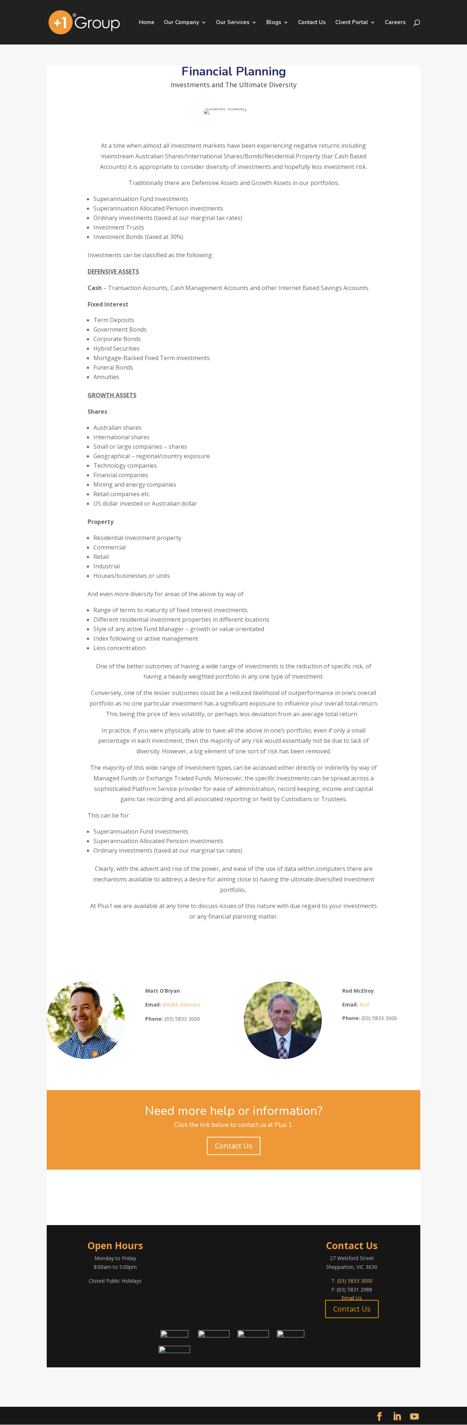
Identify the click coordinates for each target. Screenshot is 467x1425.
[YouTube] (414, 1416)
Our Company (181, 23)
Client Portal (351, 23)
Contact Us (312, 23)
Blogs (273, 23)
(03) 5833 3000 (355, 1280)
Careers (395, 23)
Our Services (233, 23)
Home (146, 23)
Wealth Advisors (182, 1004)
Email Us (351, 1297)
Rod (364, 1004)
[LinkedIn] (397, 1416)
